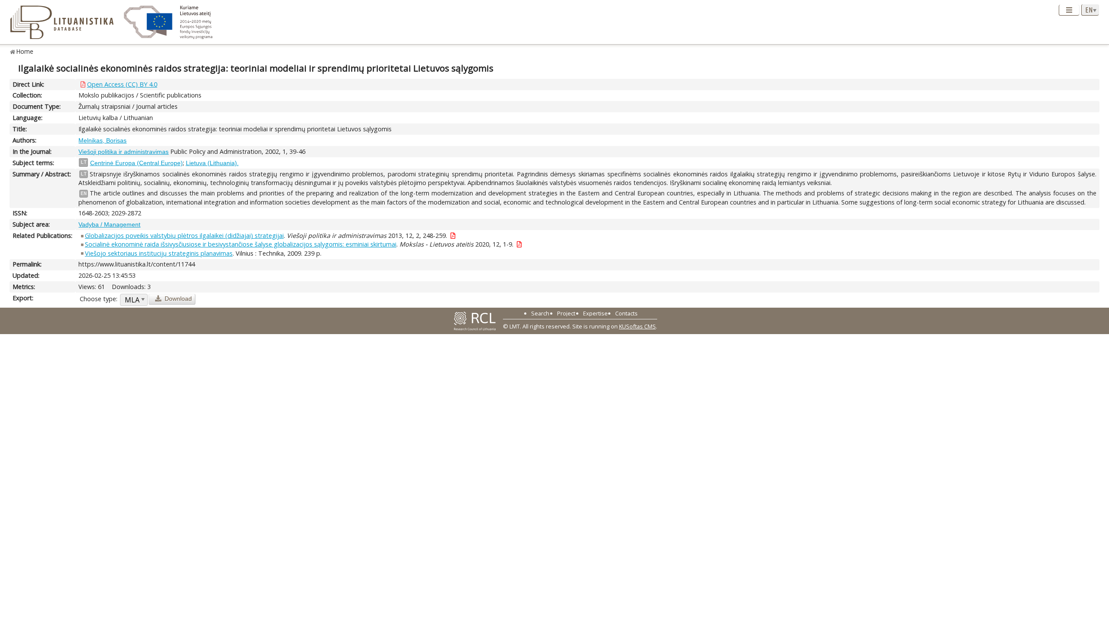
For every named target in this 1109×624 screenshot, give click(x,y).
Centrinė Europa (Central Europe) (136, 162)
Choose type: (98, 299)
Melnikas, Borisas (102, 140)
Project (566, 313)
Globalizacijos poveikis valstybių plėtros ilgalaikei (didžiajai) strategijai (184, 235)
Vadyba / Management (109, 224)
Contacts (626, 313)
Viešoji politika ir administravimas (123, 151)
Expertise (595, 313)
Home (24, 51)
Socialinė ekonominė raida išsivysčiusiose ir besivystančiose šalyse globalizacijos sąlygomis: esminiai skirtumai (240, 244)
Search (540, 313)
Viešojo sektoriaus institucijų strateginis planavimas (159, 253)
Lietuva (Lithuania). (212, 162)
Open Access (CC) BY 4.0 (122, 84)
